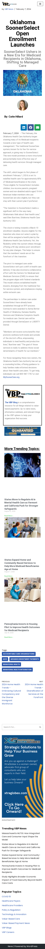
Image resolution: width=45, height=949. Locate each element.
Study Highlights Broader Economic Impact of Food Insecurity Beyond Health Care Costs (22, 879)
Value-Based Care (11, 918)
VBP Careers (8, 932)
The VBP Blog (11, 402)
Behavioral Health (11, 664)
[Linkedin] (24, 127)
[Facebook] (31, 127)
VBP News (9, 9)
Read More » (8, 516)
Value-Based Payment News (16, 923)
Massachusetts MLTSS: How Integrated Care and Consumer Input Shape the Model (21, 836)
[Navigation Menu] (40, 4)
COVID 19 (6, 896)
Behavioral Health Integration (17, 669)
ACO (5, 659)
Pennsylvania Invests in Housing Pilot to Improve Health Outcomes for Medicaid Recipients (22, 627)
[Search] (40, 727)
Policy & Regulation (11, 909)
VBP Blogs (7, 927)
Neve (10, 946)
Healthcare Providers (12, 905)
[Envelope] (37, 127)
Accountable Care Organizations (18, 654)
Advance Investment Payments (25, 659)
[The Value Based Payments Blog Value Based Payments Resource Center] (9, 4)
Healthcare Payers (11, 901)
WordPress (32, 946)
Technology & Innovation (14, 914)
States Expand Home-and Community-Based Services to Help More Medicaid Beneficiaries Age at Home (21, 858)
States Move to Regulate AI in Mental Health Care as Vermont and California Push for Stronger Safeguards (21, 847)
